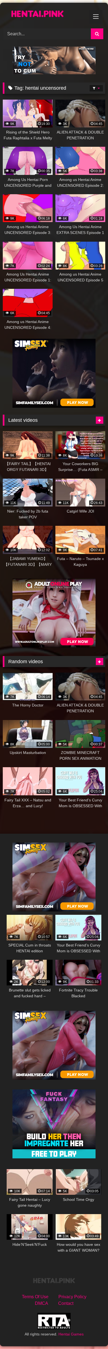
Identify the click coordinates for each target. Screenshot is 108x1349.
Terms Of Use (35, 1296)
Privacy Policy (72, 1296)
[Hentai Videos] (44, 15)
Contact (65, 1303)
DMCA (41, 1303)
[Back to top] (91, 1332)
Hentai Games (71, 1334)
